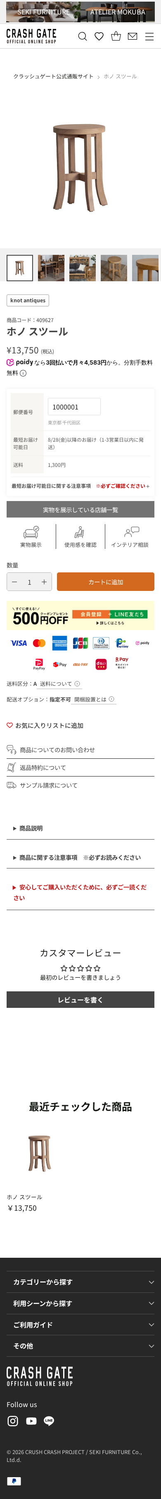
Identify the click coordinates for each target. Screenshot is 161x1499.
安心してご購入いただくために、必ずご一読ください (80, 892)
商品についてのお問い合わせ (57, 749)
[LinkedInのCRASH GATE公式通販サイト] (49, 1422)
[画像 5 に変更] (145, 268)
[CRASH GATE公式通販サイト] (31, 36)
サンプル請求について (49, 785)
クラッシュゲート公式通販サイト (53, 76)
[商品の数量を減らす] (14, 582)
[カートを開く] (115, 36)
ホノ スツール (25, 1197)
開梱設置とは (90, 699)
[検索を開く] (82, 36)
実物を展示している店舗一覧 (80, 509)
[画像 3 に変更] (82, 268)
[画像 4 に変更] (114, 268)
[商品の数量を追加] (44, 582)
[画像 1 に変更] (20, 268)
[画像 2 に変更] (51, 268)
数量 (12, 564)
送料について (56, 683)
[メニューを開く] (149, 36)
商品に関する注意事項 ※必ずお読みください (80, 857)
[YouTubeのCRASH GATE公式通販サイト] (30, 1422)
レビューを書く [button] (80, 1000)
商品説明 (31, 828)
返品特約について (43, 767)
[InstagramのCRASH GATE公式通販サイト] (12, 1422)
